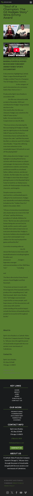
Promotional (17, 411)
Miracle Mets (12, 268)
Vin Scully (14, 260)
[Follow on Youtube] (21, 492)
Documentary (17, 416)
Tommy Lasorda (22, 262)
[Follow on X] (12, 492)
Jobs (17, 394)
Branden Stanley (9, 21)
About (17, 392)
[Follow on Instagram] (7, 492)
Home (17, 390)
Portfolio (17, 398)
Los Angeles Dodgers (20, 257)
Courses (17, 420)
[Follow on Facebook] (16, 492)
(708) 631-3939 (8, 370)
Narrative (16, 418)
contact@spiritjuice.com (11, 373)
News (24, 21)
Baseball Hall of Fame (21, 107)
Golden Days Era (23, 115)
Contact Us (17, 400)
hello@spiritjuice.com (16, 443)
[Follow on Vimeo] (25, 492)
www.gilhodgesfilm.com (11, 249)
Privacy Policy (9, 486)
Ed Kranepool (14, 270)
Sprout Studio (17, 483)
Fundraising (17, 413)
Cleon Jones (24, 270)
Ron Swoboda (11, 273)
